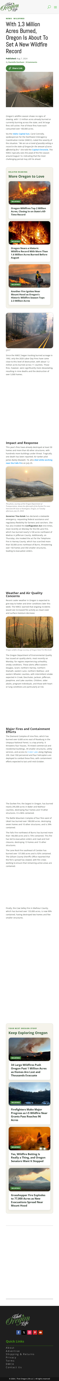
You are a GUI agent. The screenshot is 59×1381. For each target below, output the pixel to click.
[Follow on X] (24, 1332)
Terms (10, 1360)
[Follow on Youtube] (40, 1332)
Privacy (11, 1357)
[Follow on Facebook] (18, 1332)
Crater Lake (32, 752)
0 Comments (31, 62)
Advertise (13, 1351)
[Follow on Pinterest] (35, 1332)
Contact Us (14, 1367)
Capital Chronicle (40, 149)
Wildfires (19, 19)
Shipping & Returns (20, 1354)
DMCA (10, 1364)
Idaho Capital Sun (21, 133)
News (9, 19)
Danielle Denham (16, 62)
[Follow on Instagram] (29, 1332)
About (10, 1347)
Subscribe (29, 1004)
